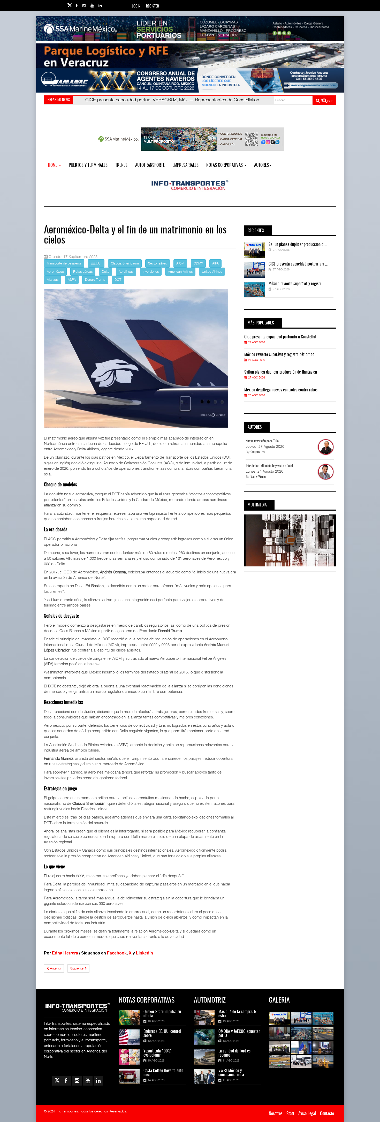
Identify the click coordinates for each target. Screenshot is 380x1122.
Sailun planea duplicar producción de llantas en (280, 372)
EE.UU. (96, 263)
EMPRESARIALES (185, 165)
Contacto (327, 1113)
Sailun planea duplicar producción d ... (298, 244)
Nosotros (275, 1113)
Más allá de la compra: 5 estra (237, 1014)
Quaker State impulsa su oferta (162, 1014)
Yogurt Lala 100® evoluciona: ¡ (157, 1053)
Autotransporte (150, 165)
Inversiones (151, 271)
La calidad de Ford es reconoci (234, 1053)
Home (53, 165)
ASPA (72, 279)
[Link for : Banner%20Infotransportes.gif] (190, 55)
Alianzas (52, 279)
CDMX (198, 263)
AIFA (215, 263)
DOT (118, 279)
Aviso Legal (307, 1113)
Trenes (121, 165)
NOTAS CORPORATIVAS (225, 165)
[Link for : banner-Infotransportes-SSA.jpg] (190, 28)
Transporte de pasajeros (64, 263)
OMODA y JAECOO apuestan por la (239, 1033)
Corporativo (257, 452)
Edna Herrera (65, 953)
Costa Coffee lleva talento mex (163, 1073)
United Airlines (212, 271)
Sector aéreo (157, 263)
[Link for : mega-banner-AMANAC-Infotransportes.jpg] (190, 80)
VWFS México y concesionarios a (231, 1073)
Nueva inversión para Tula (262, 441)
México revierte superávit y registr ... (296, 284)
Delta (105, 271)
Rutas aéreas (83, 271)
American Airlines (180, 271)
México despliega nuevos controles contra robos (280, 390)
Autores (261, 165)
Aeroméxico (55, 271)
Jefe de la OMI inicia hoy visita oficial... (270, 466)
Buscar (326, 100)
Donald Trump (95, 279)
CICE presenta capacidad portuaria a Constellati (280, 337)
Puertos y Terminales (88, 165)
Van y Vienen (258, 477)
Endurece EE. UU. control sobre (162, 1033)
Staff (290, 1113)
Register (152, 6)
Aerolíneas (126, 271)
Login (136, 6)
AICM (180, 263)
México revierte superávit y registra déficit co (279, 355)
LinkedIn (144, 953)
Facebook (117, 953)
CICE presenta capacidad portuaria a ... (298, 264)
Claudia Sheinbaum (125, 263)
